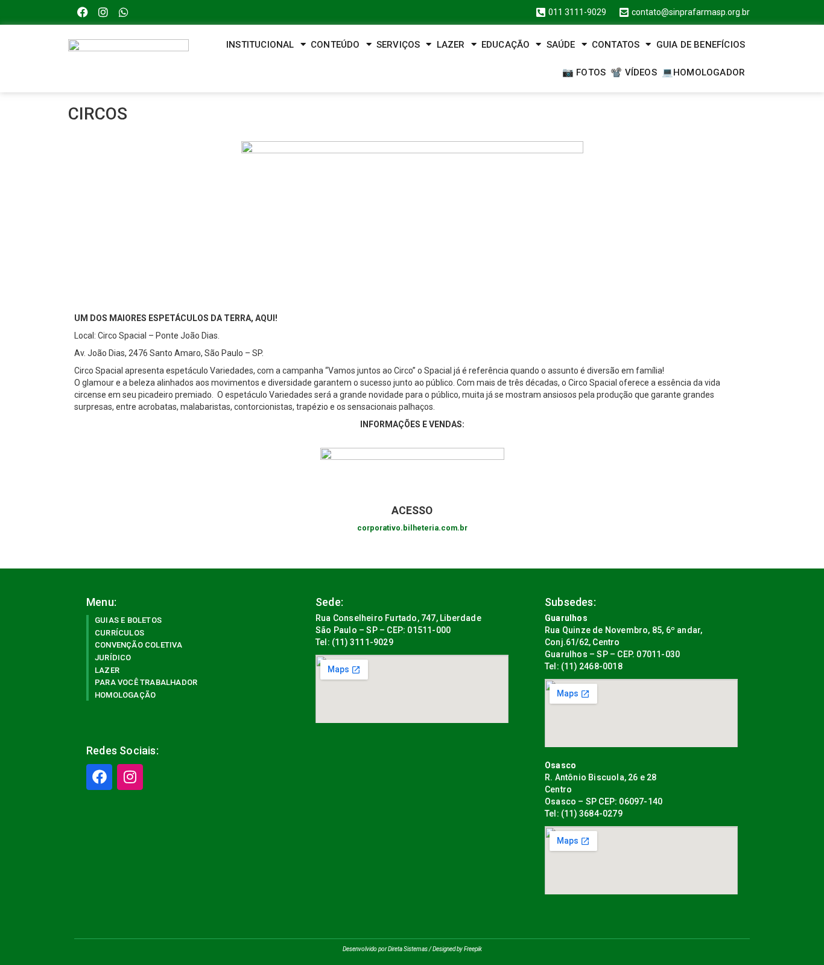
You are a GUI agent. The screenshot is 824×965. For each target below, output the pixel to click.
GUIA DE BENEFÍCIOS (701, 44)
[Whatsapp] (124, 12)
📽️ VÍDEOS (633, 72)
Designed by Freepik (457, 949)
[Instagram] (103, 12)
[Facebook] (83, 12)
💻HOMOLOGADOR (703, 72)
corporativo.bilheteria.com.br (412, 527)
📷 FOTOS (584, 72)
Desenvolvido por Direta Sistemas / (388, 949)
